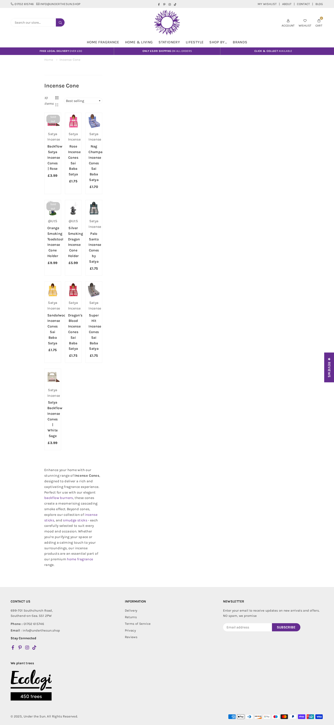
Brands (240, 42)
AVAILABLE (273, 51)
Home (48, 60)
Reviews (131, 637)
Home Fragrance (103, 42)
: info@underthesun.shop (35, 630)
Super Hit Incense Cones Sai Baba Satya (95, 332)
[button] (319, 22)
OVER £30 (61, 51)
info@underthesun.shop (60, 4)
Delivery (131, 610)
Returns (131, 617)
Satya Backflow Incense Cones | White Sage (54, 419)
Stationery (169, 42)
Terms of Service (138, 624)
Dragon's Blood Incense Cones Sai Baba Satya (75, 332)
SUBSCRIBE (286, 627)
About (287, 4)
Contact (303, 4)
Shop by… (218, 42)
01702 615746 (24, 4)
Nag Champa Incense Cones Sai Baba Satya (95, 163)
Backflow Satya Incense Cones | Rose (54, 157)
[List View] (57, 104)
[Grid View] (57, 97)
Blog (319, 4)
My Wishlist (267, 4)
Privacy (130, 630)
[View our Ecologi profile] (31, 685)
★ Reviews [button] (329, 367)
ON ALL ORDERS (167, 51)
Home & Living (139, 42)
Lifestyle (195, 42)
